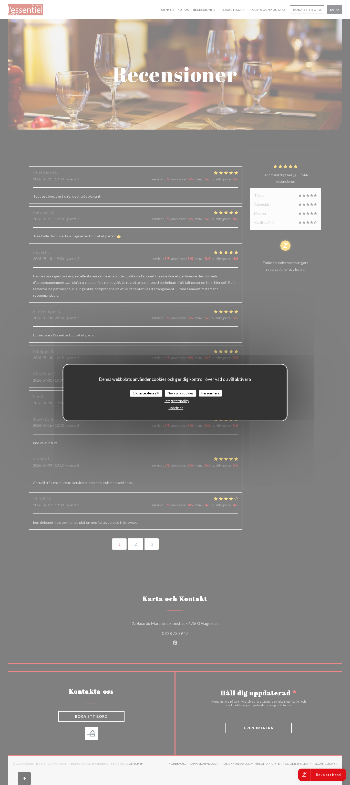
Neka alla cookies (180, 393)
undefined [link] (176, 408)
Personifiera (210, 393)
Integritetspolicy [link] (176, 401)
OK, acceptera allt (146, 393)
